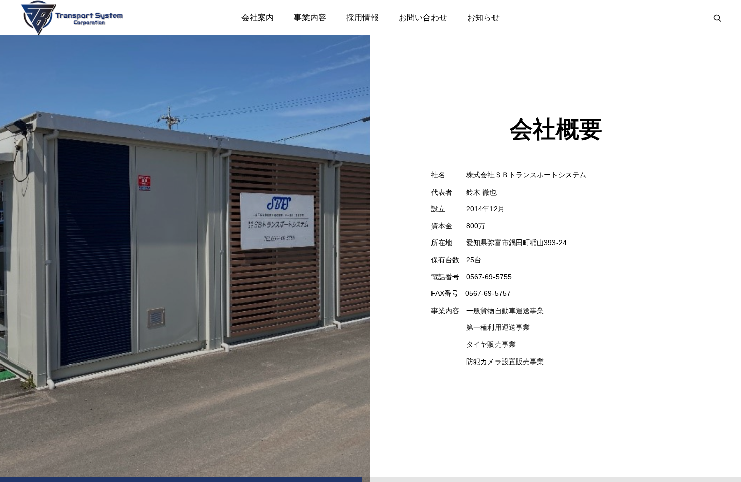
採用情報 (362, 17)
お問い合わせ (423, 17)
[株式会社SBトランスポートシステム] (72, 17)
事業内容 (310, 17)
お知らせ (483, 17)
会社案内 (257, 17)
